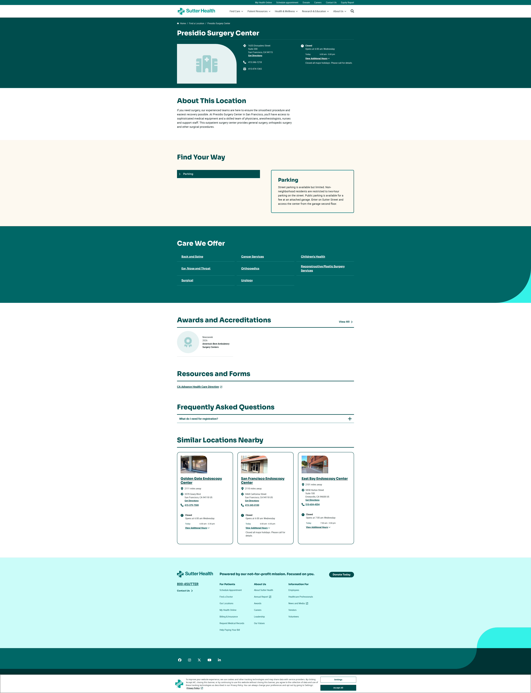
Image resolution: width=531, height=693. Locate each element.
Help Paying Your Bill (230, 629)
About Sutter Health (263, 590)
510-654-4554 (312, 504)
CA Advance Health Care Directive (200, 387)
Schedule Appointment (231, 590)
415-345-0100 (252, 505)
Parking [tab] (188, 173)
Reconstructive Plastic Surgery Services (323, 268)
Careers (318, 2)
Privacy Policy (195, 688)
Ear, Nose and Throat (195, 268)
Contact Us (331, 2)
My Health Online (263, 2)
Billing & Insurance (229, 616)
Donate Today (341, 574)
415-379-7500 (192, 505)
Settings (338, 679)
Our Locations (226, 603)
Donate (306, 2)
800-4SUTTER (187, 584)
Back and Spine (192, 256)
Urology (247, 280)
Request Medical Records (232, 623)
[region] (265, 683)
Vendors (292, 609)
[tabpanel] (312, 191)
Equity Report (347, 2)
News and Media (298, 603)
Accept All (338, 687)
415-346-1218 (255, 62)
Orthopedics (250, 268)
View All (346, 322)
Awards (257, 603)
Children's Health (313, 256)
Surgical (187, 280)
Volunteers (293, 616)
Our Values (259, 623)
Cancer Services (252, 256)
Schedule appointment (287, 2)
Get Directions (255, 55)
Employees (293, 590)
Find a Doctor (226, 596)
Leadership (259, 616)
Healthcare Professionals (300, 596)
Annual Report (263, 596)
